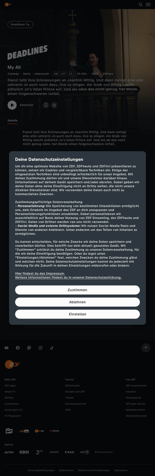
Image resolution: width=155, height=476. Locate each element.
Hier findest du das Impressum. (40, 273)
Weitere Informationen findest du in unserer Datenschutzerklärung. (68, 277)
